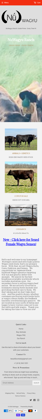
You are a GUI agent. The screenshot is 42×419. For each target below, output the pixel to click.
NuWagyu (16, 406)
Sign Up (36, 383)
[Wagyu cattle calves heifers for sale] (21, 177)
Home (21, 329)
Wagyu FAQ (21, 335)
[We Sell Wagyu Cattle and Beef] (21, 215)
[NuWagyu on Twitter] (31, 400)
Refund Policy (20, 393)
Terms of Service (20, 396)
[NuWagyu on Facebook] (34, 400)
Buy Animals (21, 332)
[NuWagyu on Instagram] (38, 400)
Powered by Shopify (27, 406)
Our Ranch (21, 338)
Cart (38, 3)
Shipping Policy (9, 393)
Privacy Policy (31, 393)
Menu (6, 3)
